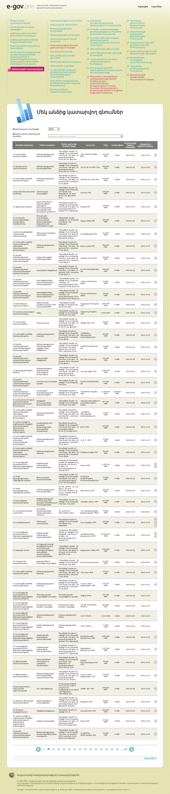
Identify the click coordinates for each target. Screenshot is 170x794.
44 (59, 749)
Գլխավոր (143, 6)
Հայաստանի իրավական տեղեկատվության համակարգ (103, 61)
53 (106, 749)
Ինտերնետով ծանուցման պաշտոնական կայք (141, 59)
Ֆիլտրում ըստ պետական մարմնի (26, 135)
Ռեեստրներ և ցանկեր (62, 66)
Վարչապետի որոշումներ (63, 25)
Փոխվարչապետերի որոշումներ (61, 30)
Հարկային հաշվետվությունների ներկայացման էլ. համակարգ (105, 23)
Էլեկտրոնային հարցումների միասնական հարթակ (142, 77)
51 (96, 749)
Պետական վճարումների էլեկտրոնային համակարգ (137, 24)
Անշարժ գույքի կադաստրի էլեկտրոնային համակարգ (137, 35)
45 (64, 749)
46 (69, 749)
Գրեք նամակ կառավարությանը (20, 22)
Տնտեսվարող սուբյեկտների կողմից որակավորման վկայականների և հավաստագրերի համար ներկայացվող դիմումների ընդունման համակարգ (25, 58)
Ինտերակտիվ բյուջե (61, 51)
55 (117, 749)
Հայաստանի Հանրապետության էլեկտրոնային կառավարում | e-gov (37, 7)
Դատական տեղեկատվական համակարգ (139, 68)
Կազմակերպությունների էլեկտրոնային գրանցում (143, 52)
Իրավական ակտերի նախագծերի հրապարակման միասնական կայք (106, 70)
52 (101, 749)
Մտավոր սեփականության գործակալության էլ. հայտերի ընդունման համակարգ (105, 31)
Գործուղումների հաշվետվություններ (61, 90)
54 (112, 749)
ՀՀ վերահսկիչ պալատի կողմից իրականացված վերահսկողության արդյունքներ (63, 73)
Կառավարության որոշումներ (66, 21)
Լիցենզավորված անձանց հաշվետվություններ (24, 41)
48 (80, 749)
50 (90, 749)
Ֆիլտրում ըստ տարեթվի (25, 129)
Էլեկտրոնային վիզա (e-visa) (104, 49)
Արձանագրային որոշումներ (65, 35)
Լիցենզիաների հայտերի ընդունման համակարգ (23, 34)
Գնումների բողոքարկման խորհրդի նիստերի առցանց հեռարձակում (65, 83)
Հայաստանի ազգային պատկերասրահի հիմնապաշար (142, 45)
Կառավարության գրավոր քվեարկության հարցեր (64, 46)
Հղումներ (156, 6)
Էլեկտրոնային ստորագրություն (27, 69)
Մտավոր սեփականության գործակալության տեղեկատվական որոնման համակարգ (105, 41)
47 (75, 749)
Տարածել (149, 758)
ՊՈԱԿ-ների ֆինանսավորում (65, 62)
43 (53, 749)
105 (125, 749)
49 (85, 749)
